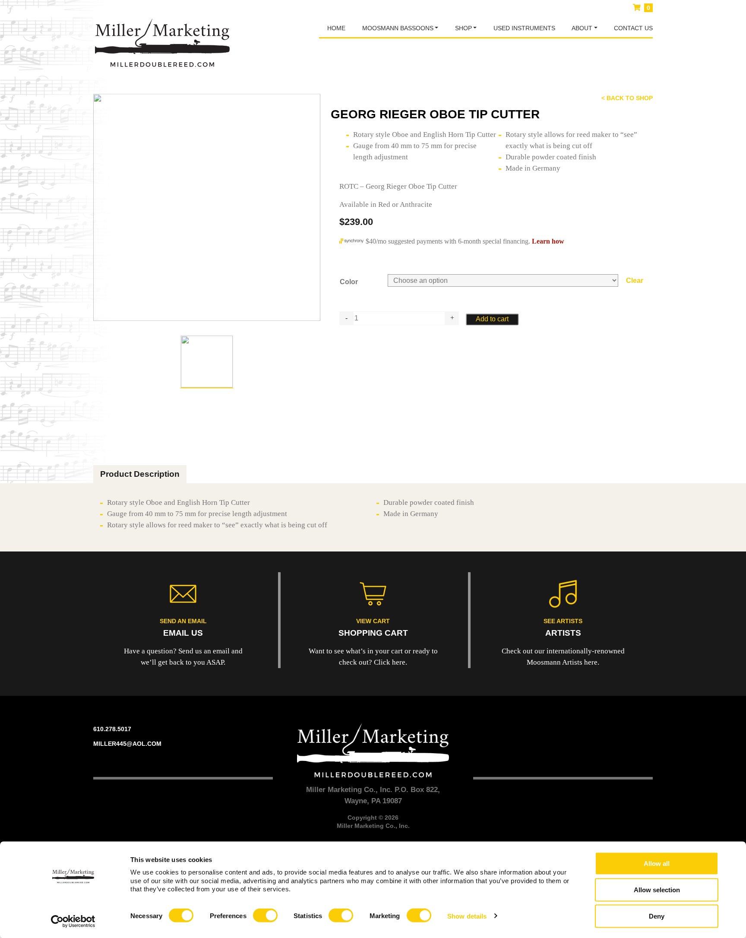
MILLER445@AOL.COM (127, 743)
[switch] (265, 915)
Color (349, 281)
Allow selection (657, 890)
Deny (656, 916)
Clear (634, 280)
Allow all (657, 863)
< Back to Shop (627, 98)
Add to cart (492, 319)
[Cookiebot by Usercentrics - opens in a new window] (73, 921)
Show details (467, 915)
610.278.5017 (112, 729)
